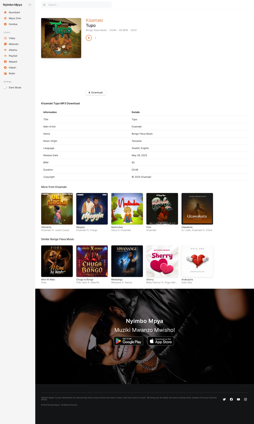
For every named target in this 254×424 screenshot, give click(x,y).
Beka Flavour (153, 282)
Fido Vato (81, 282)
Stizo (114, 230)
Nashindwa (117, 227)
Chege (93, 230)
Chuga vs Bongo (84, 279)
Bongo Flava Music (96, 30)
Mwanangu (117, 279)
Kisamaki (94, 20)
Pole (148, 227)
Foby (44, 282)
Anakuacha (187, 279)
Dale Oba (187, 282)
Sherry (149, 279)
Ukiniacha (46, 227)
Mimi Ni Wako (48, 279)
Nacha (128, 282)
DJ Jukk (186, 230)
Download (97, 92)
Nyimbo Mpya (12, 4)
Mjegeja (80, 227)
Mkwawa (116, 282)
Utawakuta (187, 227)
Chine (209, 230)
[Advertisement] (159, 64)
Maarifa (95, 282)
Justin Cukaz (62, 230)
